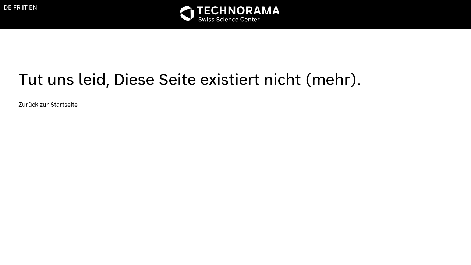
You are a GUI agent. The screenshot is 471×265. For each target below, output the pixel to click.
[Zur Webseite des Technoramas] (230, 20)
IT (25, 7)
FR (17, 7)
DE (8, 7)
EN (33, 7)
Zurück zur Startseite (48, 105)
